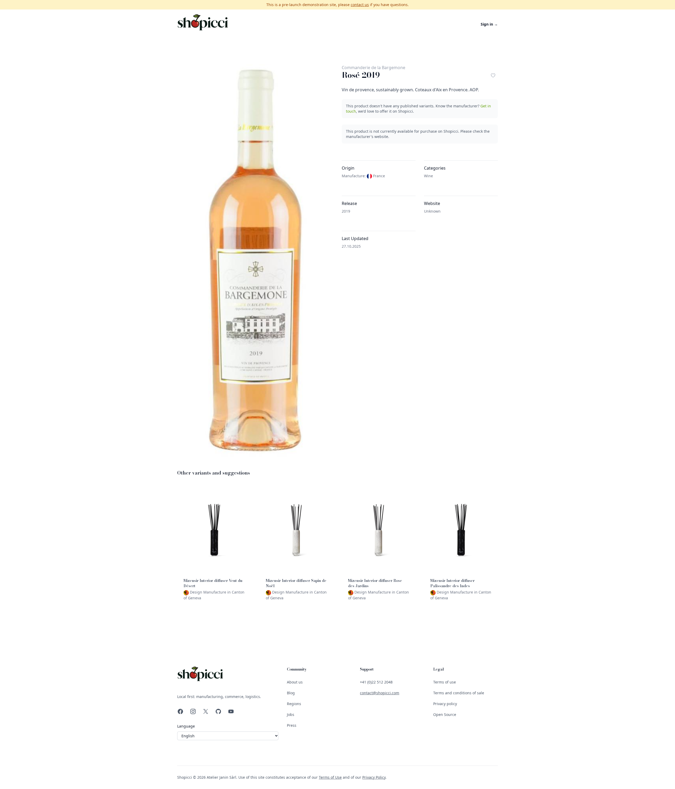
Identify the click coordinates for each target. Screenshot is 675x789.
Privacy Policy (373, 777)
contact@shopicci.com (379, 692)
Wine (428, 175)
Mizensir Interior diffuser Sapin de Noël (296, 583)
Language (186, 726)
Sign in (489, 24)
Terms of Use (330, 777)
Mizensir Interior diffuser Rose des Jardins (375, 583)
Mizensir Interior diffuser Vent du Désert (213, 583)
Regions (294, 703)
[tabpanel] (255, 260)
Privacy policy (445, 703)
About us (295, 682)
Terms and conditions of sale (458, 692)
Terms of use (444, 682)
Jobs (290, 714)
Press (291, 725)
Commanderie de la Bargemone (373, 67)
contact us (360, 4)
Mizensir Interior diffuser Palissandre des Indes (452, 583)
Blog (291, 692)
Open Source (444, 714)
